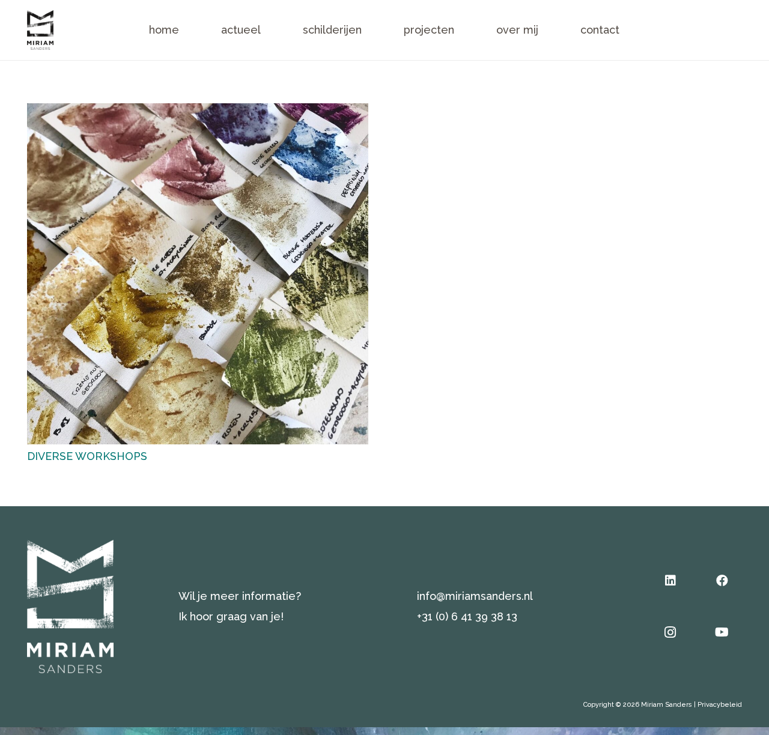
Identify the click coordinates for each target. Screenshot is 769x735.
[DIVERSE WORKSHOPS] (197, 113)
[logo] (40, 30)
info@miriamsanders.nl (475, 596)
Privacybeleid (720, 705)
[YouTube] (722, 632)
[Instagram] (670, 632)
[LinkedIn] (670, 581)
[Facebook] (722, 581)
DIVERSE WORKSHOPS (87, 456)
